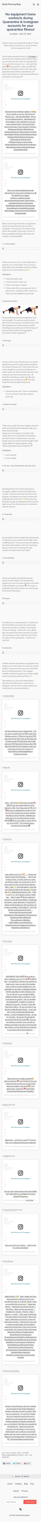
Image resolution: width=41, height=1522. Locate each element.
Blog (26, 1484)
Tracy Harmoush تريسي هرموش (25, 1251)
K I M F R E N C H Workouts (24, 1033)
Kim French (8, 941)
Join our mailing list (21, 1497)
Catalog (18, 1484)
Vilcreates (32, 56)
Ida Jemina (8, 1043)
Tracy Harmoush (10, 1210)
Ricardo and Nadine (12, 1371)
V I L (16, 153)
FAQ (32, 1484)
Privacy (24, 1491)
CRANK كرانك (19, 1200)
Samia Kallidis (9, 696)
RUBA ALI (18, 829)
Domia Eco (7, 839)
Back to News (22, 1476)
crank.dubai (29, 1200)
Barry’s (6, 1105)
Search (16, 1491)
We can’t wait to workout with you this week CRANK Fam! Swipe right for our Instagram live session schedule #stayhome (20, 1194)
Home (9, 1484)
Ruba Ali (7, 767)
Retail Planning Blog (22, 1515)
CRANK (6, 1156)
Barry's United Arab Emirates (24, 1146)
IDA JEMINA (18, 1095)
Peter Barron (8, 1261)
